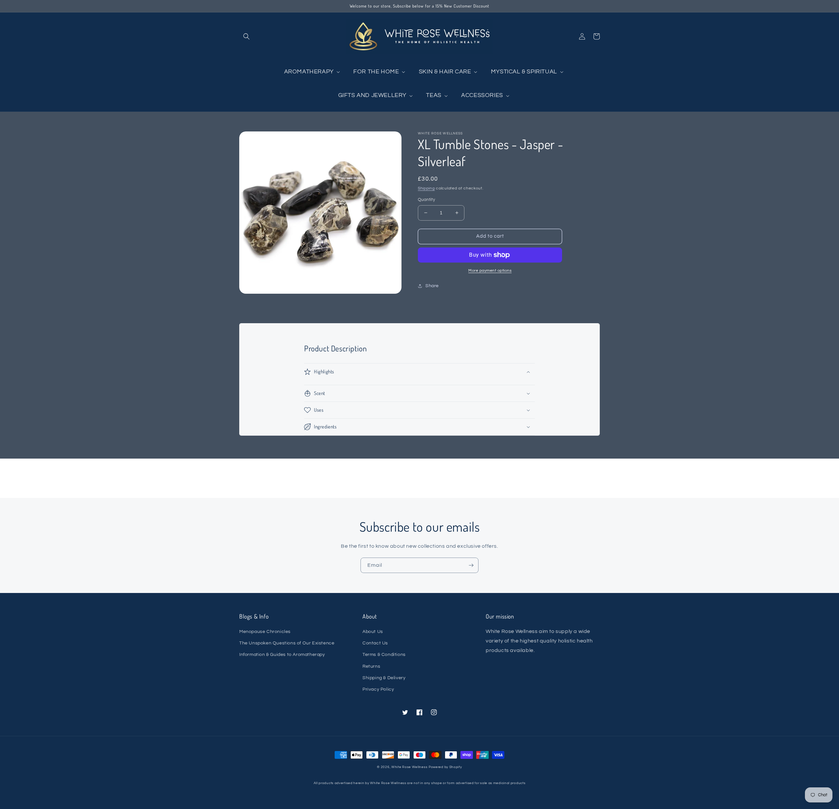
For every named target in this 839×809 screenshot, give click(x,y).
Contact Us (375, 643)
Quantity (426, 199)
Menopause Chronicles (265, 631)
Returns (371, 666)
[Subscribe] (471, 565)
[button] (246, 36)
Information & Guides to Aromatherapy (282, 654)
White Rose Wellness (409, 767)
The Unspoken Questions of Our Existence (286, 643)
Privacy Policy (378, 689)
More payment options (490, 270)
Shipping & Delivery (383, 678)
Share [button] (432, 286)
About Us (372, 631)
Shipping (426, 188)
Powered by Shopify (445, 767)
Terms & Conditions (384, 654)
